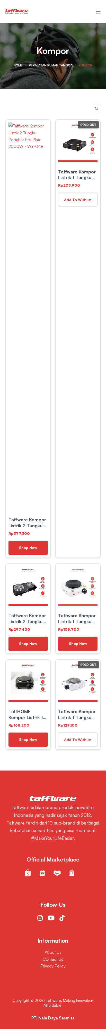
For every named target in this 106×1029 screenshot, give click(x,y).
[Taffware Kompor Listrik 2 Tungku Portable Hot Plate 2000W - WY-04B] (28, 316)
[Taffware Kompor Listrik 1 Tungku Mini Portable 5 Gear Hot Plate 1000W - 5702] (78, 142)
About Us (53, 952)
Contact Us (53, 959)
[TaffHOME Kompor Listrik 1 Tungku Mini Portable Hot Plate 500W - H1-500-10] (28, 682)
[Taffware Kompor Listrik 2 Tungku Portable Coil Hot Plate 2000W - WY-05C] (28, 586)
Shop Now (28, 547)
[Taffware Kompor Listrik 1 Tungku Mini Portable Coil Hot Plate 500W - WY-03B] (78, 682)
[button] (78, 200)
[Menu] (98, 11)
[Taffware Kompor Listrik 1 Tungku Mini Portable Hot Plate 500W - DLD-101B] (78, 586)
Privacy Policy (53, 966)
